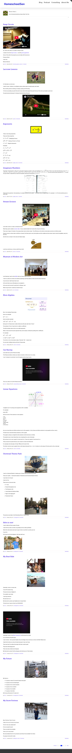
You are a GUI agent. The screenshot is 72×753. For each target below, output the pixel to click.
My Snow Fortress (10, 701)
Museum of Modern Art (13, 257)
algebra (14, 162)
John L (5, 64)
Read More (66, 64)
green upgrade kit (25, 52)
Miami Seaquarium (17, 635)
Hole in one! (8, 523)
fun (16, 738)
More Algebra (8, 295)
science (20, 64)
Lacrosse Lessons (10, 69)
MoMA (16, 276)
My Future (7, 659)
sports (14, 118)
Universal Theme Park (12, 454)
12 (65, 745)
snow (18, 738)
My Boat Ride (8, 557)
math (16, 162)
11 (63, 745)
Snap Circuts (8, 24)
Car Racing (7, 350)
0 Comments (18, 118)
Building (14, 738)
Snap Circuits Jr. (14, 52)
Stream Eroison (9, 202)
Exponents (7, 124)
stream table (17, 228)
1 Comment (24, 64)
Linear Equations (10, 389)
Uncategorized (16, 517)
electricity (14, 64)
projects (18, 64)
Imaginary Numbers (11, 168)
